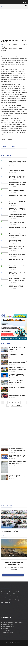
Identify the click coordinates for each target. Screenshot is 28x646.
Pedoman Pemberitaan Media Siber (9, 611)
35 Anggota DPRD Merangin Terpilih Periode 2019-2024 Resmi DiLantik (17, 450)
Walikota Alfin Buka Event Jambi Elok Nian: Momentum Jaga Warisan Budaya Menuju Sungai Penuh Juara (17, 390)
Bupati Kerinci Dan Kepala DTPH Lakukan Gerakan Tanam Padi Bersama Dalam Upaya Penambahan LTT (17, 211)
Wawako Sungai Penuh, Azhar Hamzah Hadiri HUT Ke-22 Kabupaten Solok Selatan (17, 286)
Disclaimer (3, 609)
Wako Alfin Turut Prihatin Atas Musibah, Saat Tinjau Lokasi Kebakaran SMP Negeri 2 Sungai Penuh (17, 179)
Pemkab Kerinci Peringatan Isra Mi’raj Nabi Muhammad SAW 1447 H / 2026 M (18, 235)
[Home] (2, 5)
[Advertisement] (14, 23)
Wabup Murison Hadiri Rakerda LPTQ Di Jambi (17, 202)
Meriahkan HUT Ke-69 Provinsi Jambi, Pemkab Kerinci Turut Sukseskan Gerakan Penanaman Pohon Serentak (17, 223)
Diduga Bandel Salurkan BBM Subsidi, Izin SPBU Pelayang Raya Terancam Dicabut (17, 369)
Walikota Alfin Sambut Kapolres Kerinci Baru (17, 266)
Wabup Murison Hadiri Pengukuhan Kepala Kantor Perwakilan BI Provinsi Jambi (16, 242)
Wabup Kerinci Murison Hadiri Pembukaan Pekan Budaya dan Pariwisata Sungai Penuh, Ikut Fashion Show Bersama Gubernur (17, 396)
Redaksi (18, 56)
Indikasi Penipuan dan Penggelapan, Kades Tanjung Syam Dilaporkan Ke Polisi (18, 477)
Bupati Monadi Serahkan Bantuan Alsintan (17, 228)
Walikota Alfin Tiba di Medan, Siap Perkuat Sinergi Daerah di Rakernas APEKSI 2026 (17, 349)
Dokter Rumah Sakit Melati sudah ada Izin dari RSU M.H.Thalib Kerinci (17, 463)
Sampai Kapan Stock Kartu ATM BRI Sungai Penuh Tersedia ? (17, 456)
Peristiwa (3, 53)
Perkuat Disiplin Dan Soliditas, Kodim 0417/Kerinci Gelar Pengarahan (17, 248)
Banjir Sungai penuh (7, 139)
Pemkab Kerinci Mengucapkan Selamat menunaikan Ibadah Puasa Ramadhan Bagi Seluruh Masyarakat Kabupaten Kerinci (17, 191)
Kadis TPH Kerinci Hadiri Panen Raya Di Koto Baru (17, 273)
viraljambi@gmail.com (8, 632)
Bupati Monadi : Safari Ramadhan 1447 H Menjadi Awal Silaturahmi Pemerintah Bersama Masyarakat (17, 163)
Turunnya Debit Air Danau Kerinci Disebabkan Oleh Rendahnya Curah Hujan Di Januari (17, 216)
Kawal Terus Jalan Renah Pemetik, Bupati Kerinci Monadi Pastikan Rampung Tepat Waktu (18, 362)
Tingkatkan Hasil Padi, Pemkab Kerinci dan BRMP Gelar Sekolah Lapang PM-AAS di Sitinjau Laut (17, 356)
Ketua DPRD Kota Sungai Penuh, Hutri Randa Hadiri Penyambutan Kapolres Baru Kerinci (17, 261)
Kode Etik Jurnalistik (5, 613)
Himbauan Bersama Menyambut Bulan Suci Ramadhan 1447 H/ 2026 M (17, 197)
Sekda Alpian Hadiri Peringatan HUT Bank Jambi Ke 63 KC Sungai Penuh (17, 280)
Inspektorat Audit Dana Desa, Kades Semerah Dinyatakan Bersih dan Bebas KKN (18, 376)
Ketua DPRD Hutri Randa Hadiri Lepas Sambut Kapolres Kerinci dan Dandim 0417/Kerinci (17, 254)
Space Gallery (8, 555)
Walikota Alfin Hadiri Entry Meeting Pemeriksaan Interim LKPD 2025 (16, 170)
